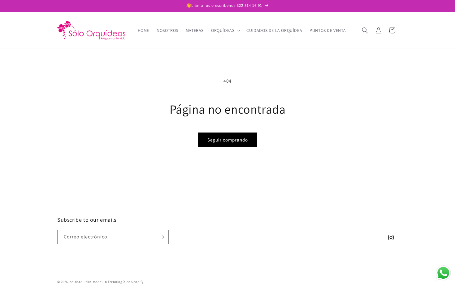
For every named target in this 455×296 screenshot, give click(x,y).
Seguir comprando (227, 140)
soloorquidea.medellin (88, 282)
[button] (225, 30)
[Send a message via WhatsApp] (443, 272)
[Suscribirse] (161, 237)
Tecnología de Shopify (126, 282)
